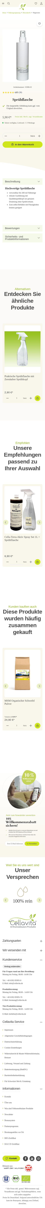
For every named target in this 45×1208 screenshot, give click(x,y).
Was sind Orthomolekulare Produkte (18, 1108)
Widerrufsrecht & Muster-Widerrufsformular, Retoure (22, 1056)
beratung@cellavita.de (18, 1000)
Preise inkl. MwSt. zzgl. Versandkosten (28, 117)
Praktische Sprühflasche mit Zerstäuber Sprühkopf (19, 378)
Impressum (8, 1030)
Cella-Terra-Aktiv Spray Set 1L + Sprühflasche (22, 539)
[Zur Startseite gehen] (22, 6)
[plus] (39, 136)
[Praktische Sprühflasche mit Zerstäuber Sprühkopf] (22, 349)
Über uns (8, 1102)
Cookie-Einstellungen (13, 1048)
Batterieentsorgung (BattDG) (15, 1069)
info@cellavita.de (16, 983)
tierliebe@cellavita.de (17, 1014)
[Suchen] (8, 3)
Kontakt (7, 1097)
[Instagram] (38, 1158)
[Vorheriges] (5, 522)
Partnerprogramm (11, 1126)
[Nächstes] (39, 522)
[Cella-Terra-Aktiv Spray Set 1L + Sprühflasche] (22, 510)
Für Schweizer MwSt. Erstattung (17, 1081)
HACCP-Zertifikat (11, 1144)
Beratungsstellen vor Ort (14, 1132)
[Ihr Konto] (41, 3)
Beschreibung (12, 181)
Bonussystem (9, 1120)
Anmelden (33, 844)
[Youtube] (32, 1158)
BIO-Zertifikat (10, 1138)
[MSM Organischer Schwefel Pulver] (22, 673)
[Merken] (39, 24)
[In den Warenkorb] (37, 398)
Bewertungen (12, 228)
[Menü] (3, 3)
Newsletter (8, 1114)
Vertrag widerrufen (12, 966)
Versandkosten (9, 1192)
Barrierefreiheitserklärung (14, 1075)
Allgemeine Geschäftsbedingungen (18, 1036)
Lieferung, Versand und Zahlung (17, 1063)
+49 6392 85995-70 (14, 997)
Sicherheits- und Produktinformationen (17, 237)
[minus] (6, 136)
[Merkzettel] (35, 3)
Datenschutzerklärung (13, 1042)
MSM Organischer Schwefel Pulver (19, 702)
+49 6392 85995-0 (13, 980)
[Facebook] (25, 1158)
